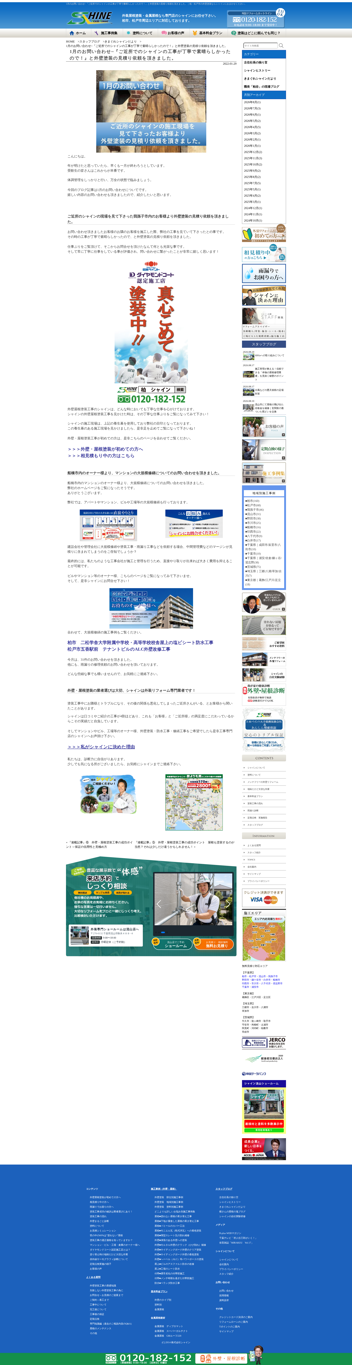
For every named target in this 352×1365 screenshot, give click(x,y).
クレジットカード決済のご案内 (236, 1317)
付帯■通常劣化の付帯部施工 (170, 1273)
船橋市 (276, 979)
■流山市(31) (253, 514)
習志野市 (278, 983)
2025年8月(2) (252, 176)
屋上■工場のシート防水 (167, 1268)
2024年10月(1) (253, 220)
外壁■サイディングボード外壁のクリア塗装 (178, 1249)
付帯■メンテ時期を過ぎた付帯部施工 (174, 1278)
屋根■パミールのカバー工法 (170, 1225)
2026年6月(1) (252, 114)
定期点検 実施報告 (257, 817)
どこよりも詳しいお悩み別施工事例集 (175, 1211)
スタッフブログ (89, 41)
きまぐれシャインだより (120, 41)
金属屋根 (159, 1309)
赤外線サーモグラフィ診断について (109, 1259)
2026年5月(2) (252, 120)
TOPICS (251, 859)
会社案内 (251, 867)
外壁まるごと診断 (99, 1221)
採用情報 (224, 1295)
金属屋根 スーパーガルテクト (171, 1331)
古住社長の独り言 (255, 62)
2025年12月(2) (253, 152)
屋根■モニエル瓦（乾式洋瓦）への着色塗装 (178, 1230)
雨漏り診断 (252, 810)
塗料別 (158, 1304)
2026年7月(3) (252, 108)
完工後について (98, 1309)
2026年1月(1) (252, 145)
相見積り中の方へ (99, 1202)
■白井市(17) (253, 540)
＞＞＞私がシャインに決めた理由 (101, 746)
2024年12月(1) (253, 208)
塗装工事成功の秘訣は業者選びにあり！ (111, 1211)
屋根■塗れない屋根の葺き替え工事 (173, 1216)
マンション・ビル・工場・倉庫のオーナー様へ (115, 1245)
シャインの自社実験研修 (232, 1216)
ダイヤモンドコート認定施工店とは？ (110, 1249)
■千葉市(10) (253, 553)
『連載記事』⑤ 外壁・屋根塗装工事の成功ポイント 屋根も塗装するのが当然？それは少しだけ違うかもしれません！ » (184, 844)
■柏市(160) (252, 500)
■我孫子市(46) (254, 509)
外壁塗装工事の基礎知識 (103, 1285)
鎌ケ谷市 (256, 979)
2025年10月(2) (253, 164)
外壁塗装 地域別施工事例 (169, 1202)
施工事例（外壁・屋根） (164, 1188)
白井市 (267, 979)
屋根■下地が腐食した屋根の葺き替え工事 (177, 1221)
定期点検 (94, 1319)
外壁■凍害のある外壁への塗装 (171, 1240)
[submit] (281, 46)
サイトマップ (254, 874)
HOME (70, 41)
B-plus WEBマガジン (230, 1233)
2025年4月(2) (252, 195)
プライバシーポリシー (258, 881)
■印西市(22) (253, 531)
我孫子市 (273, 976)
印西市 (245, 983)
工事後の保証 (97, 1314)
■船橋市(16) (253, 527)
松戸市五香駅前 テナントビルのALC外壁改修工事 (118, 649)
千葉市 (245, 987)
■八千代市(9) (253, 536)
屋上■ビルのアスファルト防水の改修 (174, 1264)
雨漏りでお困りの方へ (102, 1206)
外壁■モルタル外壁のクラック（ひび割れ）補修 (180, 1245)
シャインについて (256, 767)
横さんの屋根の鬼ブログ (232, 1211)
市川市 (255, 983)
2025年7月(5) (252, 183)
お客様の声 (96, 1268)
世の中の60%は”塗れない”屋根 (106, 1235)
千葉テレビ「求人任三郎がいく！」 (238, 1238)
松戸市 (252, 976)
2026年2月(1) (252, 139)
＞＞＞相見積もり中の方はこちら (101, 455)
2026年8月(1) (252, 102)
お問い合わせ (226, 1290)
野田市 (245, 979)
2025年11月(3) (253, 158)
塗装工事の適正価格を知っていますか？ (111, 1240)
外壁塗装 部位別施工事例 (169, 1197)
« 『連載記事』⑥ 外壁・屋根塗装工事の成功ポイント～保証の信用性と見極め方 (99, 844)
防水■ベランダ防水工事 (167, 1283)
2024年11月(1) (253, 214)
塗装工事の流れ (255, 803)
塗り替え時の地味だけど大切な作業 (109, 1254)
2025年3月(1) (252, 201)
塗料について (254, 775)
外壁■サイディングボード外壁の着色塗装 (177, 1254)
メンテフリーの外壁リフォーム (262, 782)
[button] (156, 932)
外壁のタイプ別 (163, 1299)
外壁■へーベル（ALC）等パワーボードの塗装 (179, 1259)
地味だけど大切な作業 (258, 789)
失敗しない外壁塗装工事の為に (106, 1290)
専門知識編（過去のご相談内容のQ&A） (111, 1323)
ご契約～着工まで (99, 1299)
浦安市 (255, 987)
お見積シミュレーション (103, 1230)
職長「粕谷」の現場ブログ (261, 86)
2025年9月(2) (252, 170)
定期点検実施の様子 (100, 1264)
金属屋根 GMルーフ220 (168, 1335)
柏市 (244, 976)
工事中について (98, 1304)
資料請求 (224, 1300)
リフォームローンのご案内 (233, 1321)
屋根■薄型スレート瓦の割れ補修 (172, 1235)
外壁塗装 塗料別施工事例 (169, 1206)
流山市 (262, 976)
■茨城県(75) (253, 566)
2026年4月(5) (252, 127)
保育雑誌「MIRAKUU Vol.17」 (236, 1242)
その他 (93, 1333)
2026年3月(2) (252, 133)
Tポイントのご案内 (229, 1326)
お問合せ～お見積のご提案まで (106, 1295)
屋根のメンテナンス (100, 1328)
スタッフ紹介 (254, 852)
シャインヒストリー (257, 70)
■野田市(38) (253, 518)
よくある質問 (254, 845)
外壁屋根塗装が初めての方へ (105, 1197)
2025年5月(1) (252, 189)
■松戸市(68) (253, 505)
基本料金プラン (255, 796)
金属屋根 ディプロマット (169, 1326)
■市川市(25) (253, 522)
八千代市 (266, 983)
